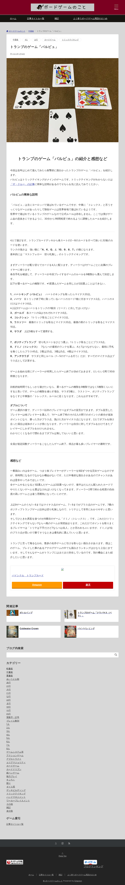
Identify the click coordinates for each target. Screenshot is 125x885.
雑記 (8, 807)
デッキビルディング (16, 790)
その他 (9, 804)
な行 (8, 696)
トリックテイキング (70, 40)
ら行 (8, 710)
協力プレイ (11, 776)
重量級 (9, 675)
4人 (26, 40)
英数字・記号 (12, 717)
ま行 (8, 703)
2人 (8, 727)
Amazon (37, 584)
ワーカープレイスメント (18, 800)
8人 (8, 748)
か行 (8, 686)
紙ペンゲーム (12, 772)
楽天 (88, 584)
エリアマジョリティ (16, 762)
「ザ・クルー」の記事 (22, 184)
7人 (8, 745)
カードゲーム (49, 40)
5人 (8, 738)
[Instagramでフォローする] (62, 843)
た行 (8, 693)
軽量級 (9, 668)
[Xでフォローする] (56, 843)
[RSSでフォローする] (69, 843)
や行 (8, 707)
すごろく (10, 779)
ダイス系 (10, 786)
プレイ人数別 (12, 720)
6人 (8, 741)
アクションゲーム (14, 755)
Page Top (62, 856)
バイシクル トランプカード (28, 575)
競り (8, 783)
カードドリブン (13, 769)
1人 (8, 724)
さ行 (8, 689)
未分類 (9, 811)
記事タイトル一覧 (14, 824)
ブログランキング (93, 866)
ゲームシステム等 (14, 752)
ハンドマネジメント (16, 797)
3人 (8, 731)
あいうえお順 (12, 679)
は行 (36, 40)
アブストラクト (13, 759)
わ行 (8, 713)
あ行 (8, 682)
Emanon (78, 881)
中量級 (15, 40)
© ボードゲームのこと (53, 881)
